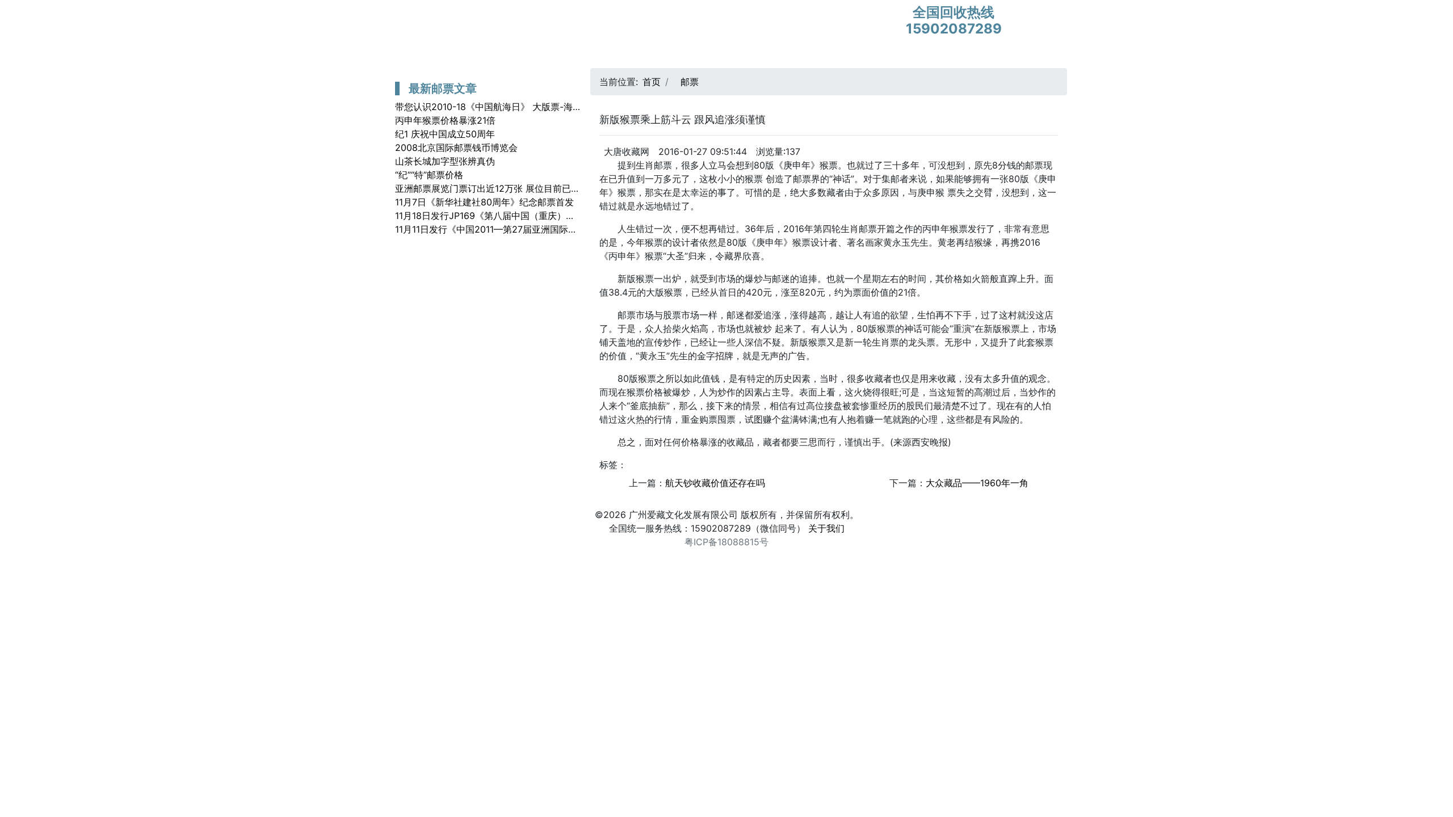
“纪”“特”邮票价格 (429, 174)
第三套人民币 (453, 56)
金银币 (610, 56)
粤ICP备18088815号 (726, 542)
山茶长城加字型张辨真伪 (445, 161)
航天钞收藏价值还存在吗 (715, 482)
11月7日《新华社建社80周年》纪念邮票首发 (484, 202)
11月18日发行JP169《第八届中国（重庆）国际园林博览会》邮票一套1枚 (541, 215)
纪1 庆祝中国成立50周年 (445, 134)
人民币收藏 (661, 56)
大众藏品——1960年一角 (977, 482)
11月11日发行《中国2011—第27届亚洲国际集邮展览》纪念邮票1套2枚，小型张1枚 (561, 229)
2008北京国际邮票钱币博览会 (456, 147)
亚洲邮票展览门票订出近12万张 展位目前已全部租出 (501, 188)
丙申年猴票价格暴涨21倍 (445, 120)
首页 (402, 56)
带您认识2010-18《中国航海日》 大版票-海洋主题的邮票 (511, 106)
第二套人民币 (522, 56)
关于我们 (826, 528)
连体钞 (711, 56)
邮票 (573, 56)
